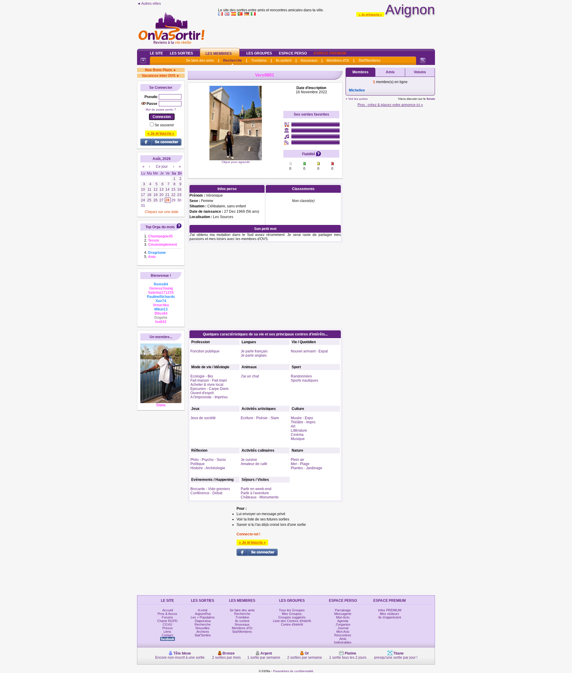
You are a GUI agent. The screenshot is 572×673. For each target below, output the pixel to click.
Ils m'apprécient (389, 617)
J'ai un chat (250, 376)
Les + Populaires (203, 617)
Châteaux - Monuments (260, 497)
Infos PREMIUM (389, 610)
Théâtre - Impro (303, 422)
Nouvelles (202, 628)
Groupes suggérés (292, 617)
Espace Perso (293, 53)
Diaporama (203, 621)
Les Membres (219, 54)
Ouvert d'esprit (202, 393)
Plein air (297, 460)
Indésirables (343, 642)
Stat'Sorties (203, 635)
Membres (360, 72)
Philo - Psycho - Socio (208, 460)
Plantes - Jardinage (306, 468)
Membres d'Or (338, 60)
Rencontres (342, 635)
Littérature (299, 430)
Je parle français (254, 351)
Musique (298, 439)
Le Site (156, 53)
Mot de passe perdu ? (161, 109)
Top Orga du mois (160, 227)
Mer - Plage (300, 464)
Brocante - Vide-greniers (210, 489)
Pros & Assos (167, 614)
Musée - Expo (302, 418)
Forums (167, 617)
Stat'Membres (369, 60)
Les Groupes (259, 53)
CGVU (167, 624)
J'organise (342, 624)
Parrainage (343, 610)
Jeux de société (203, 418)
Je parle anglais (254, 355)
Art (293, 426)
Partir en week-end (256, 489)
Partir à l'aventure (255, 493)
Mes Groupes (292, 614)
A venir (203, 610)
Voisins (420, 72)
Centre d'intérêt (292, 624)
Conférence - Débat (206, 493)
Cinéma (297, 435)
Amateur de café (254, 464)
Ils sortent (283, 60)
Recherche (232, 60)
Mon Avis (342, 631)
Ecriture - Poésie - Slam (260, 418)
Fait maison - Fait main (208, 380)
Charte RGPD (167, 621)
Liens (167, 631)
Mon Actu (342, 617)
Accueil (167, 610)
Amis (390, 72)
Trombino (259, 60)
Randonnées (301, 376)
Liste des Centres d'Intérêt (292, 621)
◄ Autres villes (149, 3)
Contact (167, 635)
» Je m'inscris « (370, 14)
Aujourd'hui (203, 614)
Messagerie (342, 614)
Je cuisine (249, 460)
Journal (343, 628)
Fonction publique (205, 351)
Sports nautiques (304, 380)
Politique (197, 464)
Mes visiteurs (389, 614)
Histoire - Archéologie (207, 468)
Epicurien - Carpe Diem (209, 389)
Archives (202, 631)
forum (431, 98)
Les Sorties (181, 53)
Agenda (342, 621)
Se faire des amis (200, 60)
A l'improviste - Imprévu (209, 397)
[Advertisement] (326, 31)
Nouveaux (309, 60)
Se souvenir (164, 125)
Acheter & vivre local (206, 385)
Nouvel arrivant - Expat (309, 351)
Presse (167, 628)
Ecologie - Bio (201, 376)
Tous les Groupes (292, 610)
